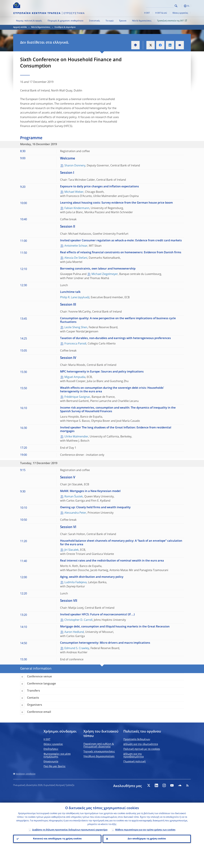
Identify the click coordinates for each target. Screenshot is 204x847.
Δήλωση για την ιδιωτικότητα (140, 744)
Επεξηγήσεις (51, 749)
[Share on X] (150, 45)
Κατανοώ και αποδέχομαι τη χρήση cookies (57, 839)
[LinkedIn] (156, 785)
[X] (148, 785)
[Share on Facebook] (160, 45)
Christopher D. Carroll (78, 620)
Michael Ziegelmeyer (104, 274)
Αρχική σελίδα (20, 27)
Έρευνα (122, 21)
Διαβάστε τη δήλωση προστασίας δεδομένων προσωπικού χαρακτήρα (69, 830)
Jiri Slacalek (71, 550)
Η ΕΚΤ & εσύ (161, 13)
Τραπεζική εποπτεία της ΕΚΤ (170, 21)
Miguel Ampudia (74, 377)
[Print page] (135, 45)
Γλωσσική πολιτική (134, 761)
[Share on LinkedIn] (170, 45)
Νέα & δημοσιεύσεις (141, 21)
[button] (181, 6)
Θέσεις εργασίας (180, 13)
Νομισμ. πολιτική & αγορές (29, 21)
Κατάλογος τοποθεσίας (26, 774)
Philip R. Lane (68, 297)
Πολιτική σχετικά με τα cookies (141, 749)
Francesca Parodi (75, 343)
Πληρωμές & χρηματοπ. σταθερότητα (65, 21)
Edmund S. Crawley (76, 648)
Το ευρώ (110, 21)
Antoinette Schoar (75, 246)
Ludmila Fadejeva (75, 582)
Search (176, 5)
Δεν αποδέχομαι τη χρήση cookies (147, 839)
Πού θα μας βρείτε (55, 766)
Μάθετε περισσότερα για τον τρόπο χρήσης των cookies (145, 830)
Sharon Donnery (74, 165)
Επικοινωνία (51, 761)
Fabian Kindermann (76, 208)
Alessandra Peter (75, 513)
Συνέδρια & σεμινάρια (65, 27)
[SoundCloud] (179, 785)
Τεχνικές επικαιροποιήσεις (99, 751)
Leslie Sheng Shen (75, 327)
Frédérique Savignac (77, 397)
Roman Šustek (73, 496)
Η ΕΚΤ (147, 13)
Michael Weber (74, 192)
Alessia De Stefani (75, 258)
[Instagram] (164, 785)
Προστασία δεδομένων (136, 739)
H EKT (47, 739)
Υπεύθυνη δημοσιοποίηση (98, 756)
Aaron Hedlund (74, 632)
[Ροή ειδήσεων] (187, 785)
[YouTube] (172, 785)
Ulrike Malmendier (76, 436)
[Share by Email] (180, 45)
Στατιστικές (94, 21)
